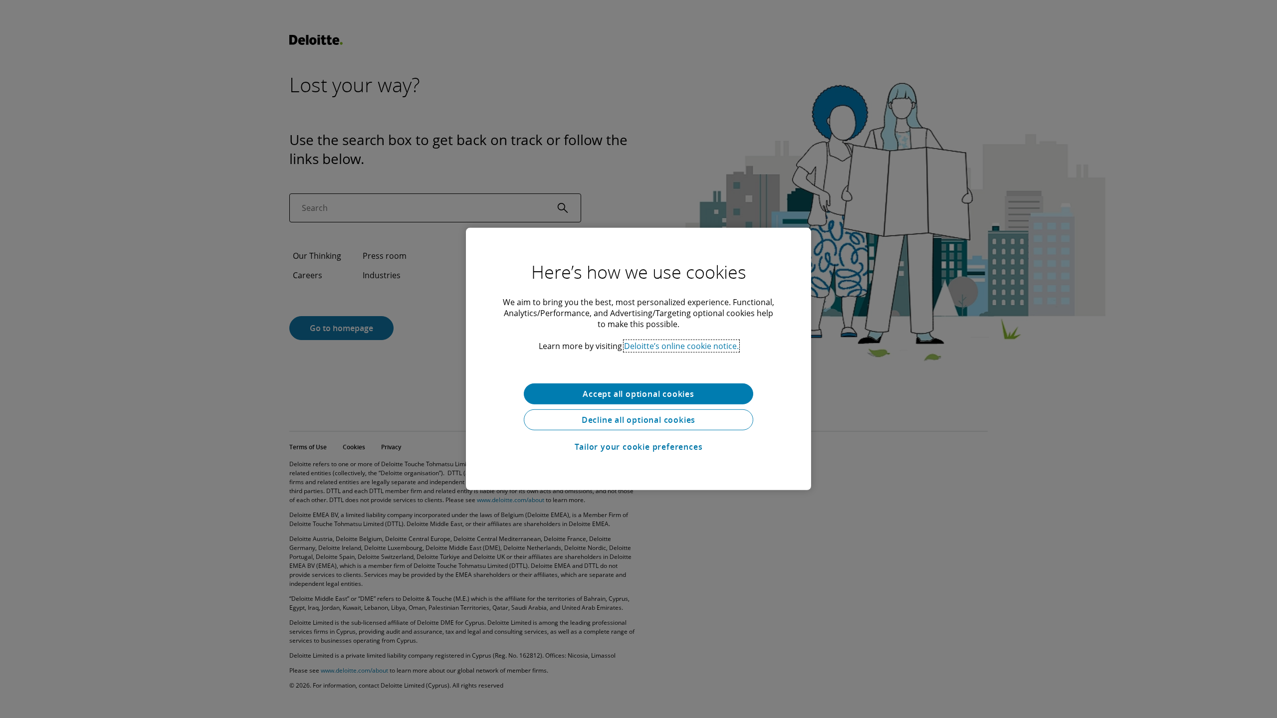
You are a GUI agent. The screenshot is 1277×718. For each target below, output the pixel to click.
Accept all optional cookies (638, 393)
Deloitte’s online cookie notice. (681, 346)
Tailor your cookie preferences (639, 446)
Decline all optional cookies (638, 419)
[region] (638, 359)
